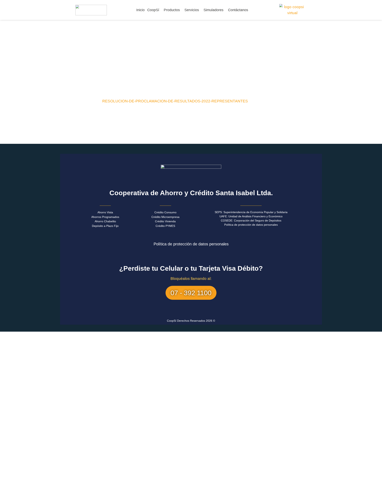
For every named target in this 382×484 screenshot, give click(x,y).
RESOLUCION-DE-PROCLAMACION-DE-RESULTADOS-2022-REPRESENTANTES (175, 101)
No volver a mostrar (81, 480)
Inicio (140, 10)
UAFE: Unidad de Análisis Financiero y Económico (251, 216)
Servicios (191, 10)
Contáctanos (238, 10)
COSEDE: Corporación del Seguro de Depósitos (251, 220)
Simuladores (213, 10)
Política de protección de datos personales (251, 224)
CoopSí (153, 10)
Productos (172, 10)
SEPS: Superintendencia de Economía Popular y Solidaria (251, 212)
